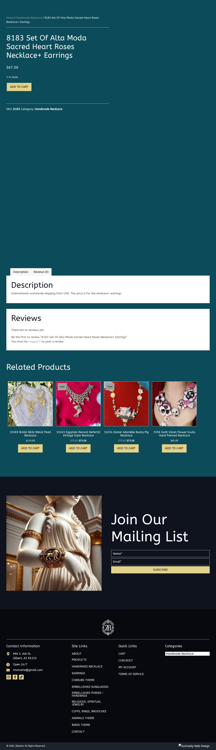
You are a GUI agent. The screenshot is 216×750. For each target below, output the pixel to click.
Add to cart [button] (30, 448)
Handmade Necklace (29, 17)
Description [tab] (20, 272)
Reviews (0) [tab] (41, 272)
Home (9, 17)
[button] (160, 569)
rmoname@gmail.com (28, 670)
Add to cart (19, 87)
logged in (34, 341)
